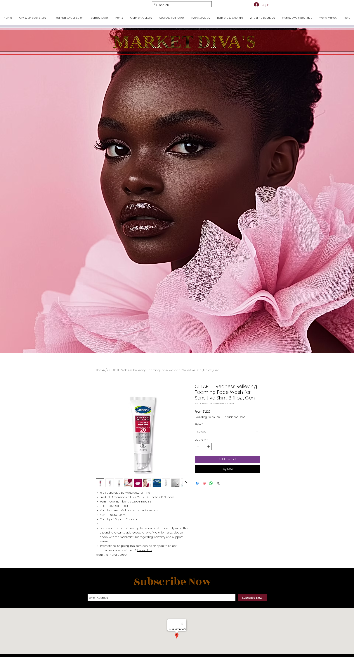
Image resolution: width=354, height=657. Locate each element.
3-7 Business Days (233, 417)
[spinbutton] (203, 446)
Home (100, 370)
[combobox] (227, 431)
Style (199, 424)
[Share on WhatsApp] (211, 483)
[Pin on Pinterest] (204, 483)
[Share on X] (218, 483)
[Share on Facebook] (197, 483)
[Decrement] (197, 446)
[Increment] (208, 446)
